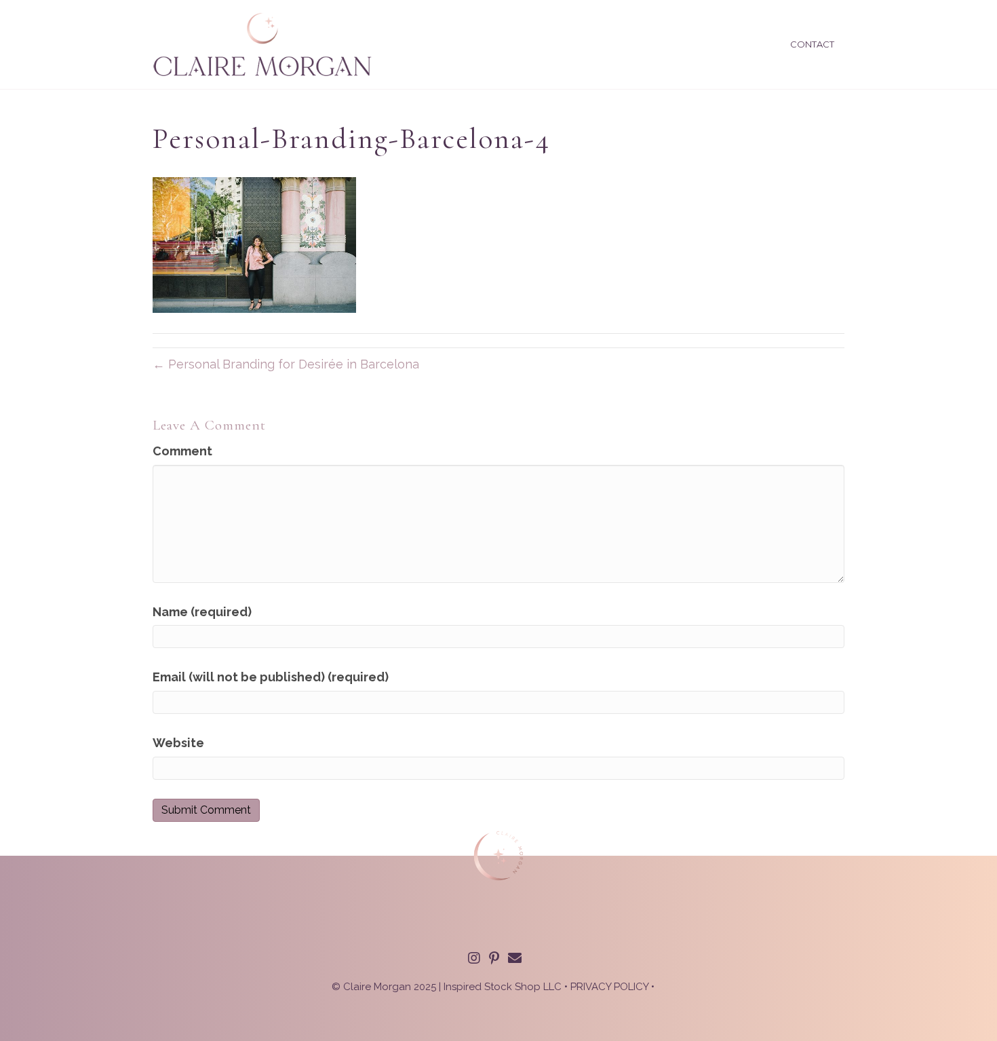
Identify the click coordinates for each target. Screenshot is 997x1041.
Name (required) (202, 612)
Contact (812, 44)
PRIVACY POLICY (609, 987)
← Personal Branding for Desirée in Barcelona (286, 364)
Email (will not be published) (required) (271, 677)
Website (178, 743)
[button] (474, 958)
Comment (182, 451)
